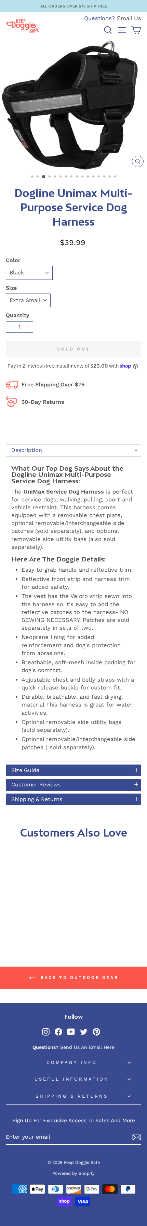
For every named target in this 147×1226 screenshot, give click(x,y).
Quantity (17, 315)
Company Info (71, 1062)
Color (13, 260)
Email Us (129, 18)
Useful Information (72, 1079)
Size (11, 288)
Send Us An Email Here (87, 1047)
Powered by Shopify (73, 1173)
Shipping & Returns (72, 1096)
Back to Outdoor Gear (78, 977)
